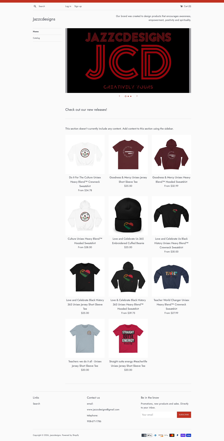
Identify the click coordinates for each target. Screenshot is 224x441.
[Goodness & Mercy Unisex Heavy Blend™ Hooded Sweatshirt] (171, 154)
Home (36, 31)
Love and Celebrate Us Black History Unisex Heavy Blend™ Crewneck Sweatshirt (171, 243)
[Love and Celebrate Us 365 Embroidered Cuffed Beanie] (128, 215)
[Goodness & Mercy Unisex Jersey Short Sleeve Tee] (128, 154)
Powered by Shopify (70, 435)
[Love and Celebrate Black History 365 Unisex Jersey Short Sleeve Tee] (85, 277)
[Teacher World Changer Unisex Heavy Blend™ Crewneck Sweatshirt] (171, 277)
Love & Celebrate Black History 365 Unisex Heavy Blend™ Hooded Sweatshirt (128, 304)
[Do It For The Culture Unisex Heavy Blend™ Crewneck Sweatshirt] (85, 154)
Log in (68, 6)
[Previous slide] (119, 96)
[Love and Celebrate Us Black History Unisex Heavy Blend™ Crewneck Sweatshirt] (171, 215)
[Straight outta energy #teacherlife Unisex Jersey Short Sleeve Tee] (128, 338)
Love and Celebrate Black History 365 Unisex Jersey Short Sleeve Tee (85, 304)
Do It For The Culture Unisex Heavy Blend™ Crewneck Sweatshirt (85, 181)
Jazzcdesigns (44, 19)
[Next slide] (137, 96)
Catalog (36, 37)
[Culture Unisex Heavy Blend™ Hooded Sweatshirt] (85, 215)
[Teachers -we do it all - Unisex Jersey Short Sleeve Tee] (85, 338)
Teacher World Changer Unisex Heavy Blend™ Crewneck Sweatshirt (171, 304)
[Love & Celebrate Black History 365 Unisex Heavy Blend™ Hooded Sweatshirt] (128, 277)
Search (36, 403)
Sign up (78, 6)
